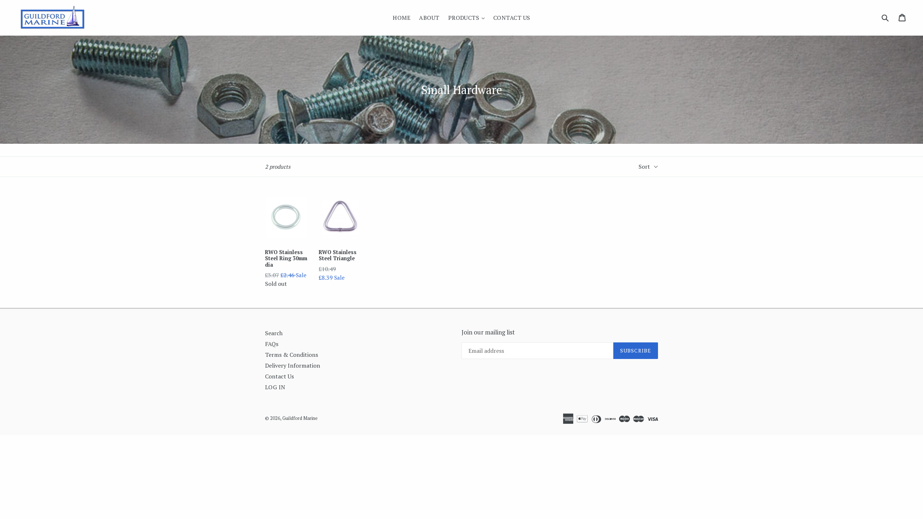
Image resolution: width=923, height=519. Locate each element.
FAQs (271, 344)
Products (468, 17)
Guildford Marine (300, 418)
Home (401, 18)
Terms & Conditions (291, 355)
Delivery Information (292, 365)
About (429, 18)
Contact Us (511, 18)
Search (274, 333)
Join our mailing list (488, 332)
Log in (275, 387)
